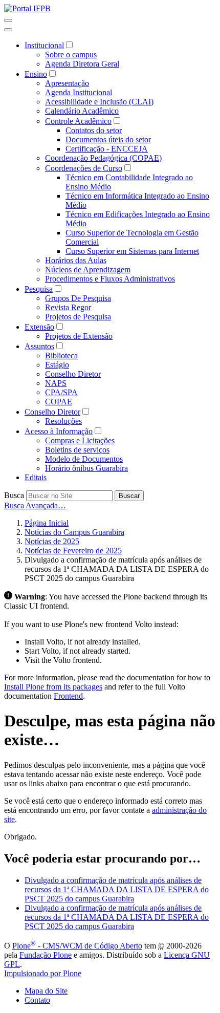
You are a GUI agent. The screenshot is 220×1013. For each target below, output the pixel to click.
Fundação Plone (45, 955)
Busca (14, 495)
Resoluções (63, 421)
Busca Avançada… (35, 505)
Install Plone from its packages (53, 686)
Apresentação (67, 83)
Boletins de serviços (77, 449)
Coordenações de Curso (83, 168)
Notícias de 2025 (52, 541)
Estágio (57, 364)
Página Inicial (47, 523)
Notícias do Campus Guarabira (74, 532)
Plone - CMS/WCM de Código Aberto (77, 945)
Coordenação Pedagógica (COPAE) (103, 158)
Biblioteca (61, 355)
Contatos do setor (93, 130)
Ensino (36, 74)
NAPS (56, 383)
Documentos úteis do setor (108, 139)
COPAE (58, 401)
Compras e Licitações (80, 440)
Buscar (129, 496)
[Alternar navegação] (8, 20)
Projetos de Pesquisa (78, 316)
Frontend (68, 696)
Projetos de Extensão (79, 336)
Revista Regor (68, 307)
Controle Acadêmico (78, 121)
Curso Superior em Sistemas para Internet (132, 251)
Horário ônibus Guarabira (86, 468)
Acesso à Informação (59, 431)
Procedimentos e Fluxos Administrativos (110, 278)
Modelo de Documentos (84, 459)
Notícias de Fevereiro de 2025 (73, 550)
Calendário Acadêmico (82, 110)
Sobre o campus (71, 54)
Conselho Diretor (73, 374)
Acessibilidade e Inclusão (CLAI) (99, 101)
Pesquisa (39, 289)
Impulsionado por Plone (42, 973)
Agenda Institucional (78, 92)
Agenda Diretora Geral (82, 63)
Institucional (44, 45)
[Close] (8, 29)
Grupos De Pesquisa (78, 298)
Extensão (39, 326)
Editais (36, 477)
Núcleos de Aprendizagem (87, 269)
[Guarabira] (27, 8)
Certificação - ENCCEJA (106, 148)
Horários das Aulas (75, 260)
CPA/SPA (61, 392)
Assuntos (39, 346)
